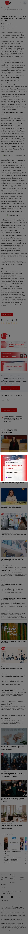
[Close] (26, 453)
